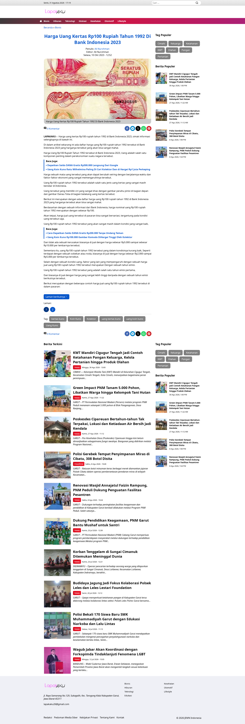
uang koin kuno (134, 318)
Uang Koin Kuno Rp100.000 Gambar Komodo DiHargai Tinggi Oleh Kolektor (89, 237)
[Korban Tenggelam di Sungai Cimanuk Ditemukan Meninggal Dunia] (57, 562)
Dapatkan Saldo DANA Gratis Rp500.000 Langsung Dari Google (82, 165)
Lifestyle (122, 21)
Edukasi (82, 21)
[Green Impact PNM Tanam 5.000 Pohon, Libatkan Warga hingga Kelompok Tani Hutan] (161, 98)
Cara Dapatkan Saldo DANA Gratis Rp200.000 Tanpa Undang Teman (85, 233)
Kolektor (91, 318)
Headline (78, 464)
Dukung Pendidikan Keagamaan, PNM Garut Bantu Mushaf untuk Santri (111, 522)
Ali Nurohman (102, 48)
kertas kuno (57, 318)
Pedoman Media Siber (66, 717)
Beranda (48, 27)
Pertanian (163, 56)
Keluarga (175, 43)
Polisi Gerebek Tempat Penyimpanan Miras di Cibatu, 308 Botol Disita (183, 133)
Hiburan (57, 21)
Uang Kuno (52, 325)
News (77, 367)
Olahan (172, 50)
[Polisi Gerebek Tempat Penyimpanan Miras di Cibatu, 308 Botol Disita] (161, 135)
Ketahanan (192, 43)
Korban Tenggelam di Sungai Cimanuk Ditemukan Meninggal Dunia (105, 554)
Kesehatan (95, 21)
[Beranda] (41, 21)
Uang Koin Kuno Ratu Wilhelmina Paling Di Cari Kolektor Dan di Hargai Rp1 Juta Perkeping (98, 169)
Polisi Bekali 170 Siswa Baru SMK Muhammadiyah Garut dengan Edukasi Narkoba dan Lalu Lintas (106, 619)
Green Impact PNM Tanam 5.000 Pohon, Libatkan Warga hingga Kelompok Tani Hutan (184, 96)
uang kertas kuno (111, 318)
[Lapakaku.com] (55, 12)
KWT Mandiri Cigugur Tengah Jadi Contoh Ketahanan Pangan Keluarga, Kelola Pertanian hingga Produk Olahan (184, 77)
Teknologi (70, 21)
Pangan (186, 50)
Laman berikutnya (55, 296)
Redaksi (48, 717)
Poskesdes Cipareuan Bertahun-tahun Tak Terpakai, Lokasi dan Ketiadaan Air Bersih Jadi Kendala (184, 115)
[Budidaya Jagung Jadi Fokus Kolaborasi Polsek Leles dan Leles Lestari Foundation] (57, 594)
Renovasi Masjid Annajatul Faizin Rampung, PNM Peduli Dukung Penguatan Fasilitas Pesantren (185, 151)
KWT (160, 50)
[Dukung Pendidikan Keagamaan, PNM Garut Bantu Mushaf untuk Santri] (57, 531)
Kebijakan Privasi (89, 717)
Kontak (120, 717)
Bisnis (46, 21)
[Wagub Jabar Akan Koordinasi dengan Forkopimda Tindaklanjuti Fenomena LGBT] (57, 660)
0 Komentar (53, 128)
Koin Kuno (75, 318)
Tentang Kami (107, 717)
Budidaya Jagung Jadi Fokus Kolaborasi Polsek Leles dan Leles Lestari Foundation (112, 585)
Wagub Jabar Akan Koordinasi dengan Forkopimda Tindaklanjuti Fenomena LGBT (109, 651)
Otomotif (109, 21)
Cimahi (161, 43)
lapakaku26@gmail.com (56, 704)
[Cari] (197, 3)
